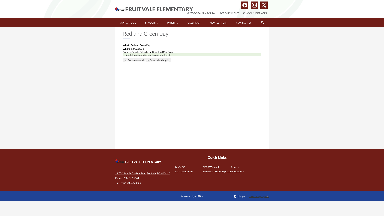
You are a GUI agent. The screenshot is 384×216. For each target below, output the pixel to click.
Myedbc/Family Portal (201, 13)
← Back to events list (135, 60)
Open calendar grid (159, 60)
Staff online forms (184, 171)
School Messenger (255, 13)
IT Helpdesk (237, 171)
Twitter (264, 5)
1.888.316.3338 (133, 182)
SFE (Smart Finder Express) (217, 171)
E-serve (235, 167)
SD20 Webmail (211, 167)
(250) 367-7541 (131, 178)
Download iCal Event (163, 52)
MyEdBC (180, 167)
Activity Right (229, 13)
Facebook (244, 5)
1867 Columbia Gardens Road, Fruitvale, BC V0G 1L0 (142, 173)
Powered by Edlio (192, 196)
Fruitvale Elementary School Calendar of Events (147, 54)
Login (239, 196)
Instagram (254, 5)
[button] (127, 22)
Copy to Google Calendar (136, 52)
